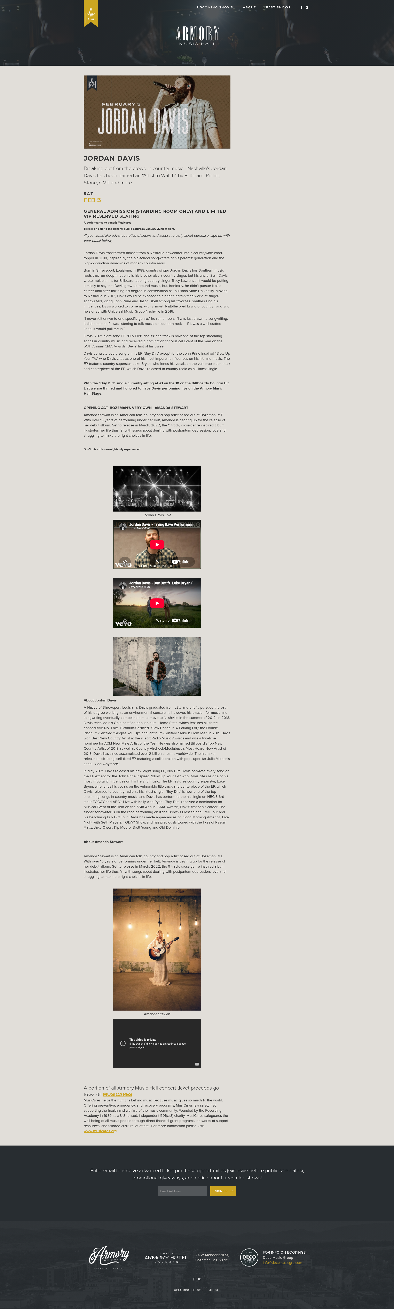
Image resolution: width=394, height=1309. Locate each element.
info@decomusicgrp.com (282, 1262)
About (214, 1290)
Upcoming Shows (188, 1290)
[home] (91, 13)
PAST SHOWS (278, 7)
